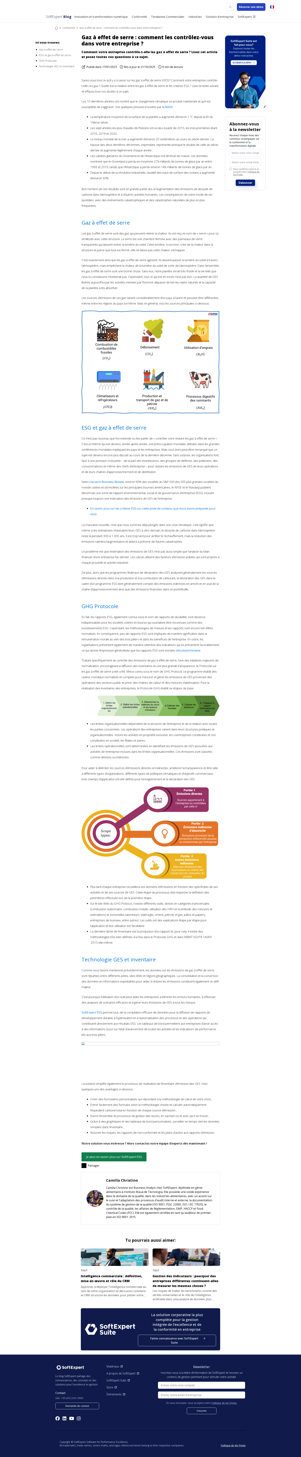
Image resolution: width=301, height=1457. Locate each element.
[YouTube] (71, 1418)
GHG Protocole (48, 60)
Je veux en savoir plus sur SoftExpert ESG (114, 1157)
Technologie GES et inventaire (56, 66)
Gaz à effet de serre (51, 49)
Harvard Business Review (106, 482)
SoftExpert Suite (116, 1380)
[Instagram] (78, 1418)
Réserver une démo (251, 7)
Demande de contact (77, 1406)
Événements (114, 1394)
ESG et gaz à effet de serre (55, 55)
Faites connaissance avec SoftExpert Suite (174, 1340)
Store (109, 1387)
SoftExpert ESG (92, 1012)
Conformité (68, 27)
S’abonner (245, 183)
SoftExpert (245, 17)
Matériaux (112, 1366)
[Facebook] (57, 1418)
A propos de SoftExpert (121, 1373)
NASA (169, 107)
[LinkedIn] (64, 1418)
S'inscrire (202, 1410)
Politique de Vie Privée (233, 1445)
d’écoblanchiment (188, 650)
